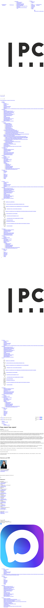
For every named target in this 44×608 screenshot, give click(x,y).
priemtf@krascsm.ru (3, 502)
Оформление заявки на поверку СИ (9, 347)
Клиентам (5, 110)
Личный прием (8, 244)
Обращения (16, 1)
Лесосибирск (6, 252)
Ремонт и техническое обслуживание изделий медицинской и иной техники (15, 601)
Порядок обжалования (20, 5)
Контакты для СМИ (7, 237)
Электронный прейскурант (8, 351)
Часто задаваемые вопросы (8, 397)
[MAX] (40, 417)
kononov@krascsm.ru (3, 493)
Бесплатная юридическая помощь (9, 233)
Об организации (6, 182)
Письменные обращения (20, 4)
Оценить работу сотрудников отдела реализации (13, 247)
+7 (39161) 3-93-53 (3, 489)
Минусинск (33, 5)
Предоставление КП (7, 194)
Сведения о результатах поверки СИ (9, 191)
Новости (5, 156)
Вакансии (5, 344)
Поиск (1, 100)
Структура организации (7, 184)
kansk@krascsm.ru (3, 490)
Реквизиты (5, 183)
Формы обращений (19, 2)
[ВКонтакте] (41, 417)
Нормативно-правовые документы (9, 229)
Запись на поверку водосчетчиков (9, 189)
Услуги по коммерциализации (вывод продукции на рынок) (12, 606)
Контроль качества (6, 241)
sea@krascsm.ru (2, 471)
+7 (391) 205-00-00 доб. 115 (4, 470)
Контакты (5, 170)
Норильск (32, 7)
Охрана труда (6, 390)
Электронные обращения (20, 3)
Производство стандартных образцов (9, 600)
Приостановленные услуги (8, 196)
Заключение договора (7, 195)
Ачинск (32, 2)
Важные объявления (7, 197)
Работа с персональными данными (9, 232)
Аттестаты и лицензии (7, 231)
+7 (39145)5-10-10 (3, 492)
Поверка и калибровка (7, 598)
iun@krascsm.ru (2, 496)
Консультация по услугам (7, 240)
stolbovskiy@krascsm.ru (3, 499)
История (5, 341)
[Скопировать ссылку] (42, 417)
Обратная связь (6, 158)
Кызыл (5, 255)
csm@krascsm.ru (2, 483)
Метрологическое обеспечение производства (10, 599)
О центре (5, 103)
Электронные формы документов (9, 354)
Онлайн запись (12, 100)
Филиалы (3, 576)
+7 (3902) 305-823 (3, 508)
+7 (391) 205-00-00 (3, 482)
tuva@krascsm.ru (2, 505)
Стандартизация (6, 604)
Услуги (5, 122)
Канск (5, 410)
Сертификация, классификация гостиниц (10, 603)
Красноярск (33, 1)
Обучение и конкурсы (7, 605)
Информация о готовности (4, 5)
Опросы (5, 400)
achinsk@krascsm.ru (3, 486)
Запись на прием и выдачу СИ (8, 188)
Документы (5, 148)
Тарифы (5, 193)
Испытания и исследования (8, 602)
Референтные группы (7, 185)
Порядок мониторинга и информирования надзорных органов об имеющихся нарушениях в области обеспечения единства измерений (23, 186)
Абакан (32, 8)
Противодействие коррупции (39, 5)
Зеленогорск (33, 6)
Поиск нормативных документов (9, 198)
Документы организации (7, 230)
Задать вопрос (6, 239)
